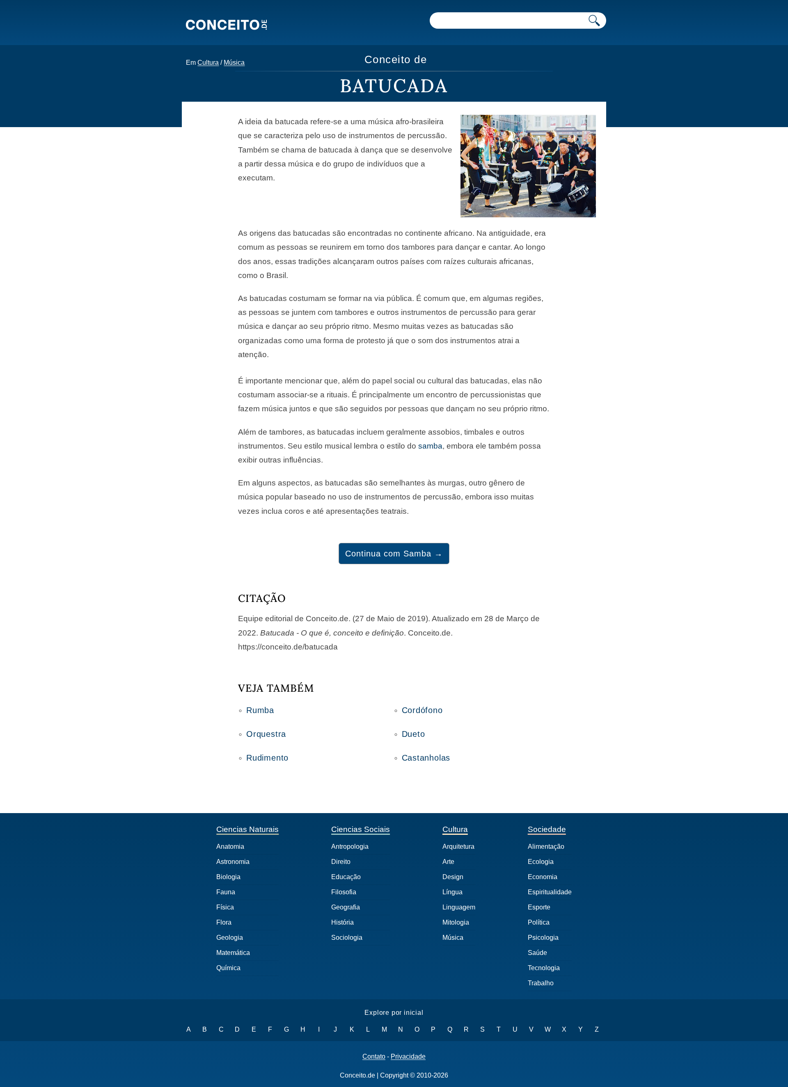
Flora (223, 922)
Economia (542, 876)
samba (430, 446)
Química (228, 967)
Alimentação (546, 846)
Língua (452, 892)
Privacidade (408, 1056)
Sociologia (346, 937)
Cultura (208, 62)
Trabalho (541, 983)
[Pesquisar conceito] (594, 20)
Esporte (539, 907)
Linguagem (458, 907)
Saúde (537, 952)
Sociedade (547, 829)
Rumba (260, 710)
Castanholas (426, 757)
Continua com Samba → (394, 553)
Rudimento (267, 757)
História (342, 922)
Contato (373, 1056)
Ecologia (541, 861)
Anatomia (230, 846)
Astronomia (233, 861)
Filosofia (343, 892)
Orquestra (266, 733)
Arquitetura (458, 846)
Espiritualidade (550, 892)
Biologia (228, 876)
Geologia (229, 937)
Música (234, 62)
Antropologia (350, 846)
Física (225, 907)
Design (452, 876)
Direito (340, 861)
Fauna (225, 892)
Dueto (413, 733)
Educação (346, 876)
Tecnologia (544, 967)
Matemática (233, 952)
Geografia (345, 907)
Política (539, 922)
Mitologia (455, 922)
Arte (448, 861)
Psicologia (543, 937)
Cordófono (422, 710)
